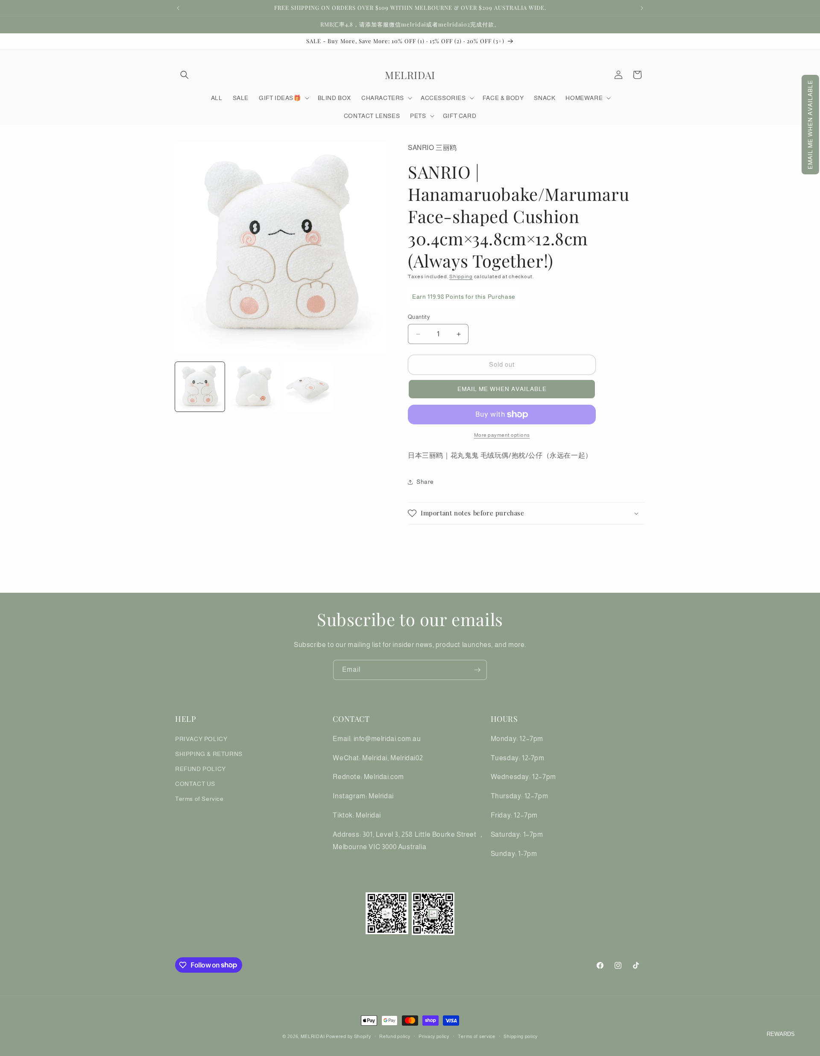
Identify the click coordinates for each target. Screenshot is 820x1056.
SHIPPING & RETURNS (209, 753)
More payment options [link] (502, 435)
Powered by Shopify (348, 1036)
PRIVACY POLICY (201, 738)
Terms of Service (199, 798)
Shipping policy (521, 1035)
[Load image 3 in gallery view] (308, 387)
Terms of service (476, 1035)
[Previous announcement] (178, 8)
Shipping (461, 276)
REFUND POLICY (200, 768)
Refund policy (394, 1035)
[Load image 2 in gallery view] (253, 387)
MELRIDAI (313, 1036)
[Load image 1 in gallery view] (200, 387)
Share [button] (425, 481)
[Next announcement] (642, 8)
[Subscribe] (477, 670)
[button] (810, 124)
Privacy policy (434, 1035)
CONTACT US (195, 783)
